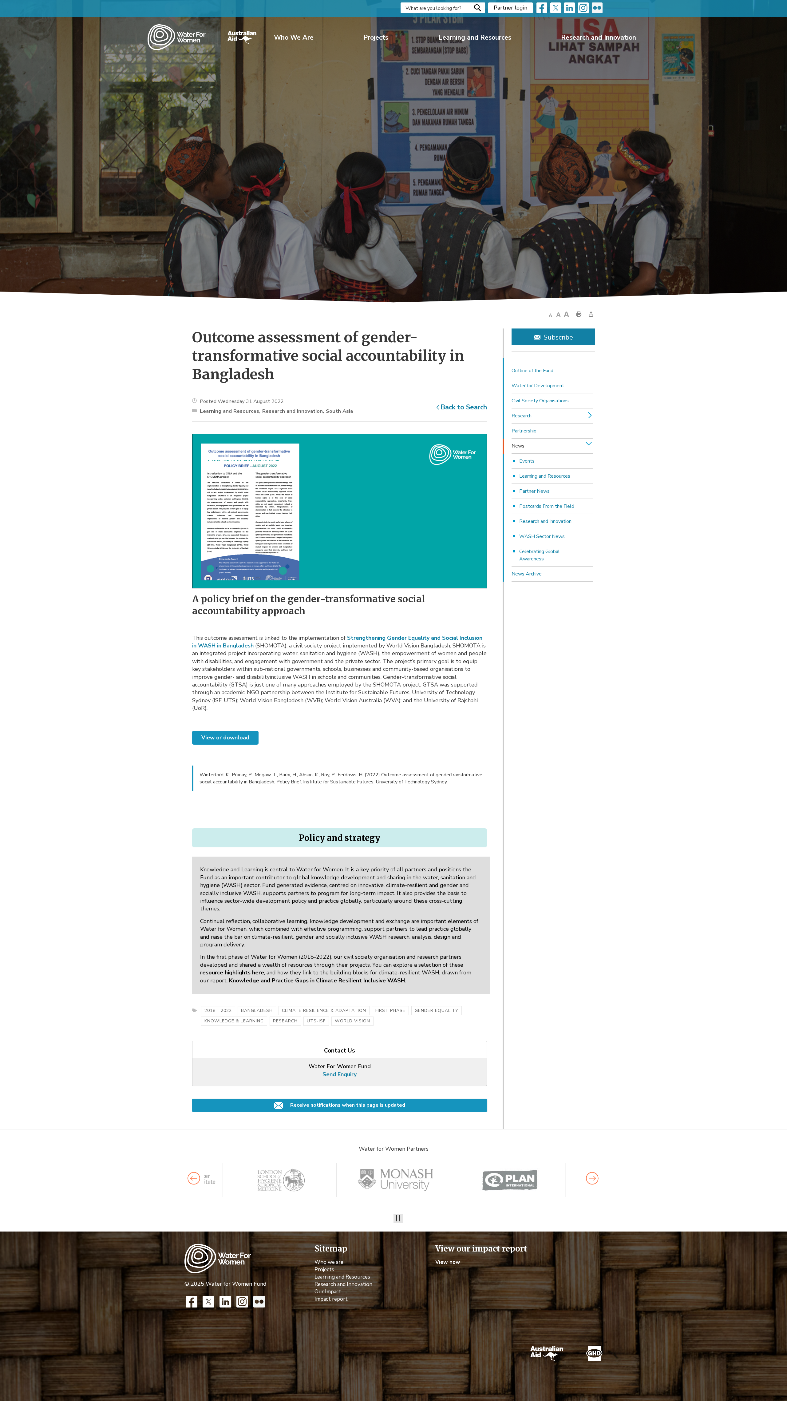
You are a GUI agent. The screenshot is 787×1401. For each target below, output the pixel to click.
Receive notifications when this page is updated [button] (347, 1105)
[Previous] (194, 1178)
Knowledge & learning (234, 1021)
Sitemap (330, 1249)
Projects (375, 37)
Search (477, 7)
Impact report (331, 1299)
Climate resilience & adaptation (324, 1010)
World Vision (352, 1021)
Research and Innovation (598, 37)
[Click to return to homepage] (202, 37)
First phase (390, 1010)
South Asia (339, 411)
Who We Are (294, 37)
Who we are (328, 1262)
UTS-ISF (316, 1021)
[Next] (592, 1178)
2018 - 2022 (218, 1010)
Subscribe (558, 337)
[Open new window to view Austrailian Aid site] (546, 1353)
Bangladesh (257, 1010)
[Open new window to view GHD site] (594, 1353)
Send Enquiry (339, 1074)
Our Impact (327, 1291)
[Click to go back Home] (217, 1258)
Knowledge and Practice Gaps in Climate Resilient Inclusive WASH (317, 980)
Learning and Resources (474, 37)
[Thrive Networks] (395, 1180)
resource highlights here (232, 972)
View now (447, 1262)
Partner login (510, 7)
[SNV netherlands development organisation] (281, 1180)
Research (285, 1021)
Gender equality (436, 1010)
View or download (225, 737)
